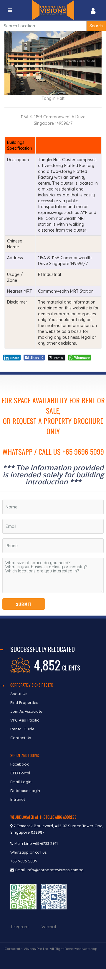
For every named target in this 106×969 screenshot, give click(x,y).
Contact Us (21, 737)
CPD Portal (20, 773)
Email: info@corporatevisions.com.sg (49, 869)
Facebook (19, 764)
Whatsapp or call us (29, 852)
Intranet (17, 799)
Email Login (21, 781)
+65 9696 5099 (23, 861)
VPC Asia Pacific (24, 720)
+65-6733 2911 (45, 843)
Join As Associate (26, 711)
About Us (18, 693)
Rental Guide (22, 729)
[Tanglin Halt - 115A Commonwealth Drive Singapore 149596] (53, 62)
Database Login (25, 790)
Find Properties (24, 702)
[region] (53, 495)
